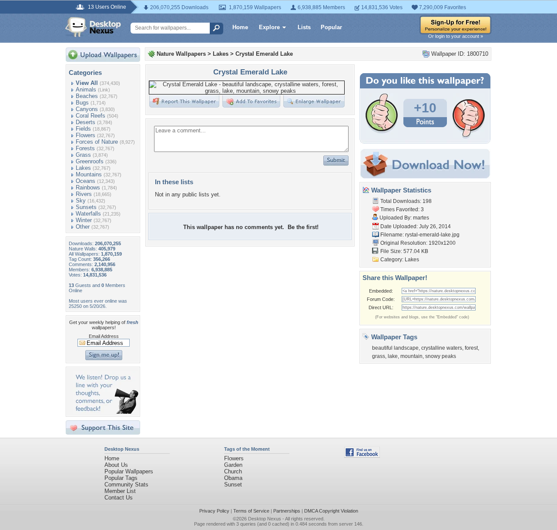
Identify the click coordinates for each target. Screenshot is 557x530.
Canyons (87, 109)
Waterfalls (88, 213)
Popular (331, 27)
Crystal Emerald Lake (264, 54)
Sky (81, 200)
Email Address (104, 336)
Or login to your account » (455, 36)
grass (378, 356)
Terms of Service (251, 510)
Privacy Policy (214, 510)
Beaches (87, 96)
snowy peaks (440, 356)
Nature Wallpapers (181, 54)
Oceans (85, 181)
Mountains (89, 174)
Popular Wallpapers (128, 471)
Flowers (85, 135)
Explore (269, 27)
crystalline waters (441, 348)
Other (83, 226)
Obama (233, 478)
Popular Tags (121, 478)
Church (233, 471)
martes (421, 218)
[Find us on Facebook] (362, 455)
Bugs (82, 102)
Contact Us (118, 497)
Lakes (83, 168)
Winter (84, 220)
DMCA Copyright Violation (331, 510)
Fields (83, 128)
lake (393, 356)
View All (87, 83)
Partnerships (286, 510)
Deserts (85, 122)
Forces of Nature (97, 141)
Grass (83, 155)
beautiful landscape (395, 348)
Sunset (233, 484)
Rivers (84, 194)
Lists (304, 27)
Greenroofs (90, 161)
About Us (116, 465)
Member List (120, 491)
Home (240, 27)
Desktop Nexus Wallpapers (93, 27)
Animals (86, 89)
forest (471, 348)
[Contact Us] (105, 411)
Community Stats (126, 484)
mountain (411, 356)
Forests (85, 148)
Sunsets (86, 207)
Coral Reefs (90, 115)
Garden (233, 465)
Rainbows (88, 187)
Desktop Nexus (264, 518)
